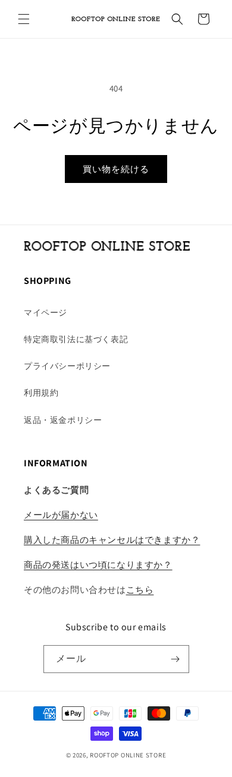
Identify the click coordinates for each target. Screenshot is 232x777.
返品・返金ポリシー (63, 420)
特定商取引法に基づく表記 (76, 339)
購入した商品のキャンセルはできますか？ (112, 539)
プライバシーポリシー (67, 366)
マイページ (45, 312)
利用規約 (41, 392)
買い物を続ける (116, 169)
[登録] (175, 659)
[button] (24, 19)
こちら (140, 589)
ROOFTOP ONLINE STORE (128, 755)
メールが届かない (61, 514)
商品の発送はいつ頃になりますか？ (98, 564)
